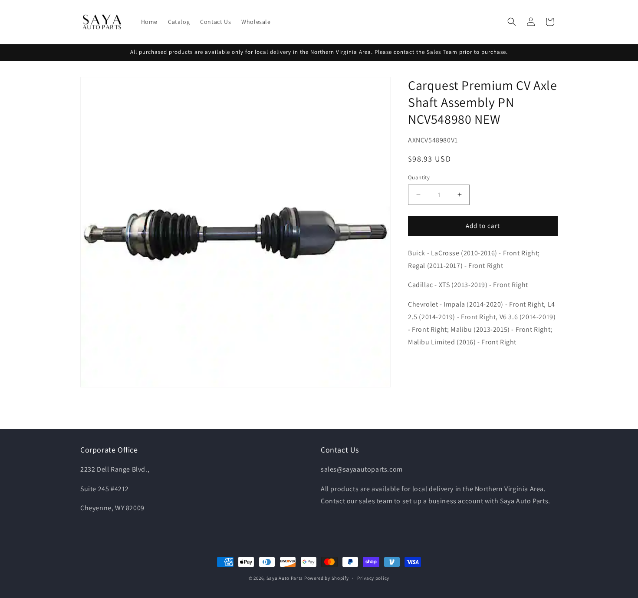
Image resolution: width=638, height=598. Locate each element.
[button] (511, 21)
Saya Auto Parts (284, 578)
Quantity (419, 177)
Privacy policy (373, 578)
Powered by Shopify (326, 578)
